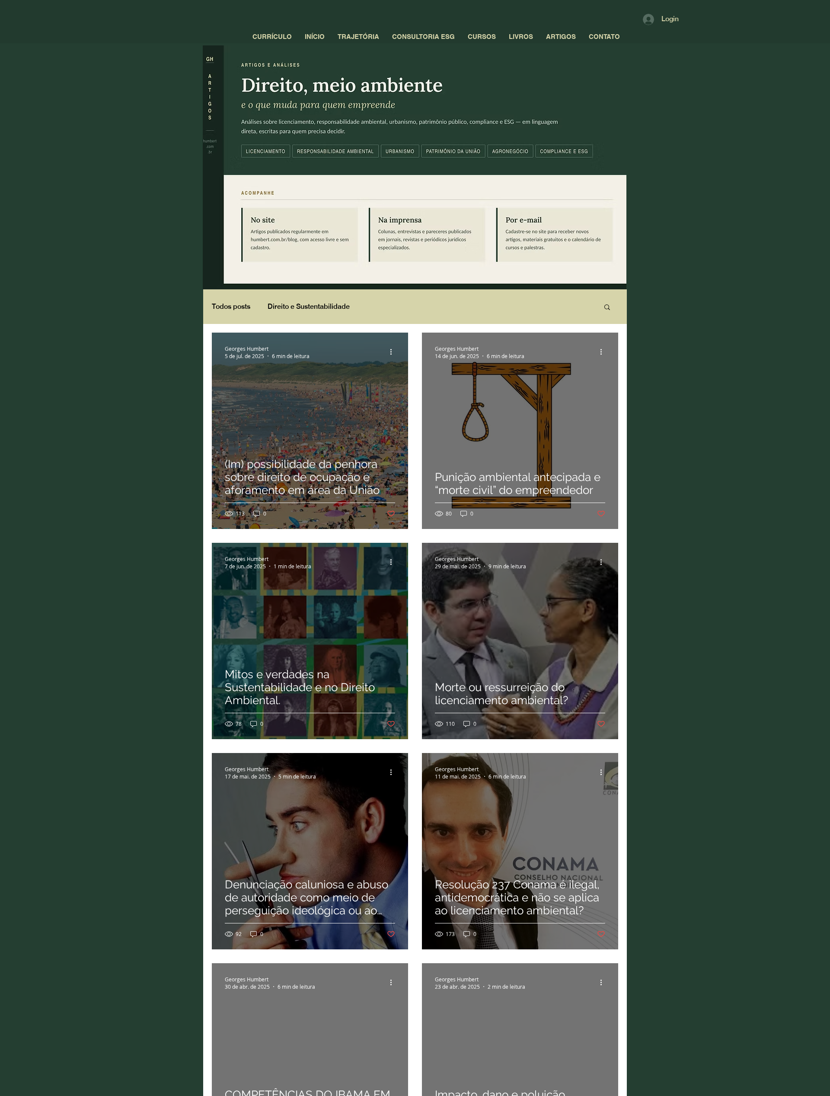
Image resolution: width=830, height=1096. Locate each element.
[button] (607, 307)
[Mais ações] (394, 352)
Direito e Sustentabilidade (309, 306)
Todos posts (231, 306)
